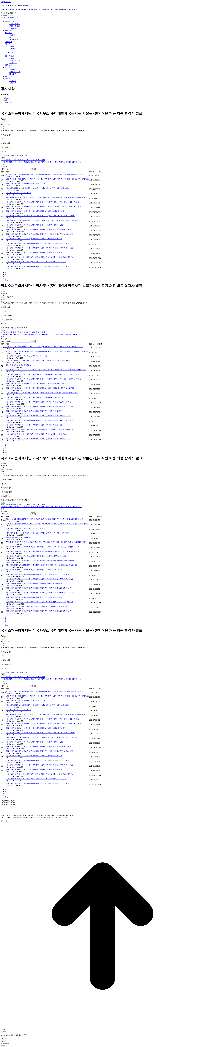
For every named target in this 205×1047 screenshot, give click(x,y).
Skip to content (6, 2)
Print (3, 157)
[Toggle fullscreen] (6, 1043)
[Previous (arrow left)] (2, 1045)
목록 (2, 164)
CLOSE (4, 1039)
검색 (33, 169)
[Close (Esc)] (2, 1043)
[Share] (4, 1043)
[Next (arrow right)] (4, 1045)
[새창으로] (2, 821)
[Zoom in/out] (8, 1043)
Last (6, 280)
